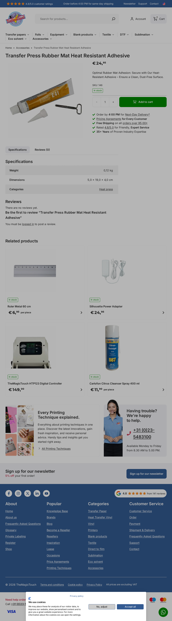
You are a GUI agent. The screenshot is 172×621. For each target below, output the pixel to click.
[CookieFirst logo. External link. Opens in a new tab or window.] (29, 598)
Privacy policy (76, 596)
